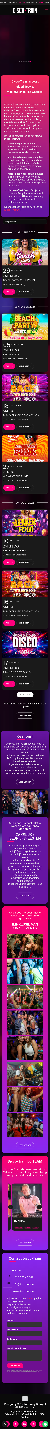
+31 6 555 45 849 (23, 1277)
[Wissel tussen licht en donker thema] (5, 1424)
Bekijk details (29, 52)
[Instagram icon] (33, 1424)
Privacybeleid (12, 1414)
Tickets (11, 52)
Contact (25, 1417)
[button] (4, 802)
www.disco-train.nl (23, 1291)
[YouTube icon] (16, 1424)
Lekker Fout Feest (15, 550)
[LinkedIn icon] (24, 1424)
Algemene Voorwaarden (24, 1411)
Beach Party (11, 354)
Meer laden (25, 695)
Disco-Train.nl (12, 209)
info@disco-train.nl (23, 1284)
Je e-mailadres (14, 1329)
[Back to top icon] (25, 1398)
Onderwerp (12, 1339)
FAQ (41, 1414)
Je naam (11, 1320)
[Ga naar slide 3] (24, 61)
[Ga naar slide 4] (26, 61)
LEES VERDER (25, 715)
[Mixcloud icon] (42, 1424)
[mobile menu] (47, 10)
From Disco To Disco (17, 672)
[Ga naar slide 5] (28, 61)
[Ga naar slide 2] (21, 61)
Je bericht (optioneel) (17, 1348)
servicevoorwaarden (15, 1371)
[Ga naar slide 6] (30, 61)
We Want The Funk (19, 40)
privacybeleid (38, 1370)
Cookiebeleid (29, 1414)
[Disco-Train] (25, 10)
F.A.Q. (30, 1298)
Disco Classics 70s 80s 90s (21, 415)
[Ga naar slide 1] (19, 61)
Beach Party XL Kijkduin (19, 280)
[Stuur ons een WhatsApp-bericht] (45, 1424)
